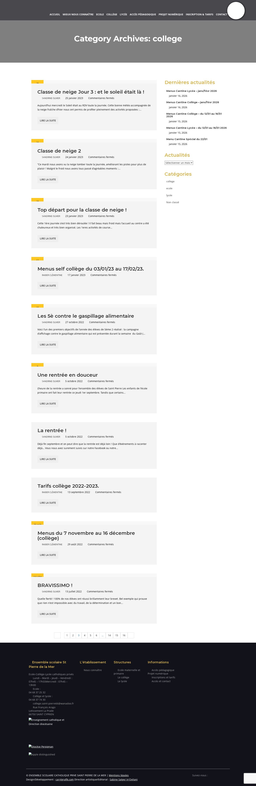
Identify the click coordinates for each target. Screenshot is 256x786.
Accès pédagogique (143, 14)
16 (124, 635)
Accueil (55, 14)
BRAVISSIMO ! (54, 585)
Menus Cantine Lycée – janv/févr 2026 (191, 91)
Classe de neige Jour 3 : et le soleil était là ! (90, 92)
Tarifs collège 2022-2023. (68, 486)
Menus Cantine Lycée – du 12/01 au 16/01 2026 (196, 127)
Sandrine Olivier (51, 98)
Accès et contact (161, 681)
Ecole (100, 14)
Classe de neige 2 (59, 151)
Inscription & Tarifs (199, 14)
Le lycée (122, 681)
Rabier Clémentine (52, 275)
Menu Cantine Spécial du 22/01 (186, 139)
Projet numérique (171, 14)
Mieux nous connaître (78, 14)
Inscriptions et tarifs (163, 677)
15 (116, 635)
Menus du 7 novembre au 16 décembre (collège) (86, 535)
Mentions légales (119, 775)
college (170, 181)
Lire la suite (48, 120)
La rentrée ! (51, 430)
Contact (221, 14)
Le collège (123, 677)
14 (109, 635)
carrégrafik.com (65, 779)
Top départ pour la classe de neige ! (82, 210)
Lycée (123, 14)
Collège (111, 14)
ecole (169, 188)
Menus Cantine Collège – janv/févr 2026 (192, 102)
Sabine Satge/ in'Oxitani (124, 779)
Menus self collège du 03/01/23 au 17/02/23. (90, 269)
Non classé (172, 202)
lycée (169, 195)
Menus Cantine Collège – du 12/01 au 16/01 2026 (194, 115)
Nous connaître (93, 670)
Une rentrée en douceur (67, 375)
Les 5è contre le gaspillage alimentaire (85, 316)
